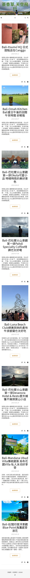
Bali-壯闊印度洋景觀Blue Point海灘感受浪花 (15, 527)
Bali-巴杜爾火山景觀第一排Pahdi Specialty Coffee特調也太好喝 (15, 245)
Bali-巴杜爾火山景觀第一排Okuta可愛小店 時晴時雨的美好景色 (15, 177)
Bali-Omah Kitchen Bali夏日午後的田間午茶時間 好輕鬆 (15, 112)
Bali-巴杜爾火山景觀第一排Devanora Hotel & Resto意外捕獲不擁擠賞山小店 (15, 394)
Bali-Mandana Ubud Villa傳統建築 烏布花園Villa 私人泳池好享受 (15, 462)
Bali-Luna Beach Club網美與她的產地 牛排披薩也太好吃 (15, 327)
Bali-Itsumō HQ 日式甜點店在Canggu (15, 48)
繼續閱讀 (15, 75)
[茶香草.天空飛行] (15, 7)
